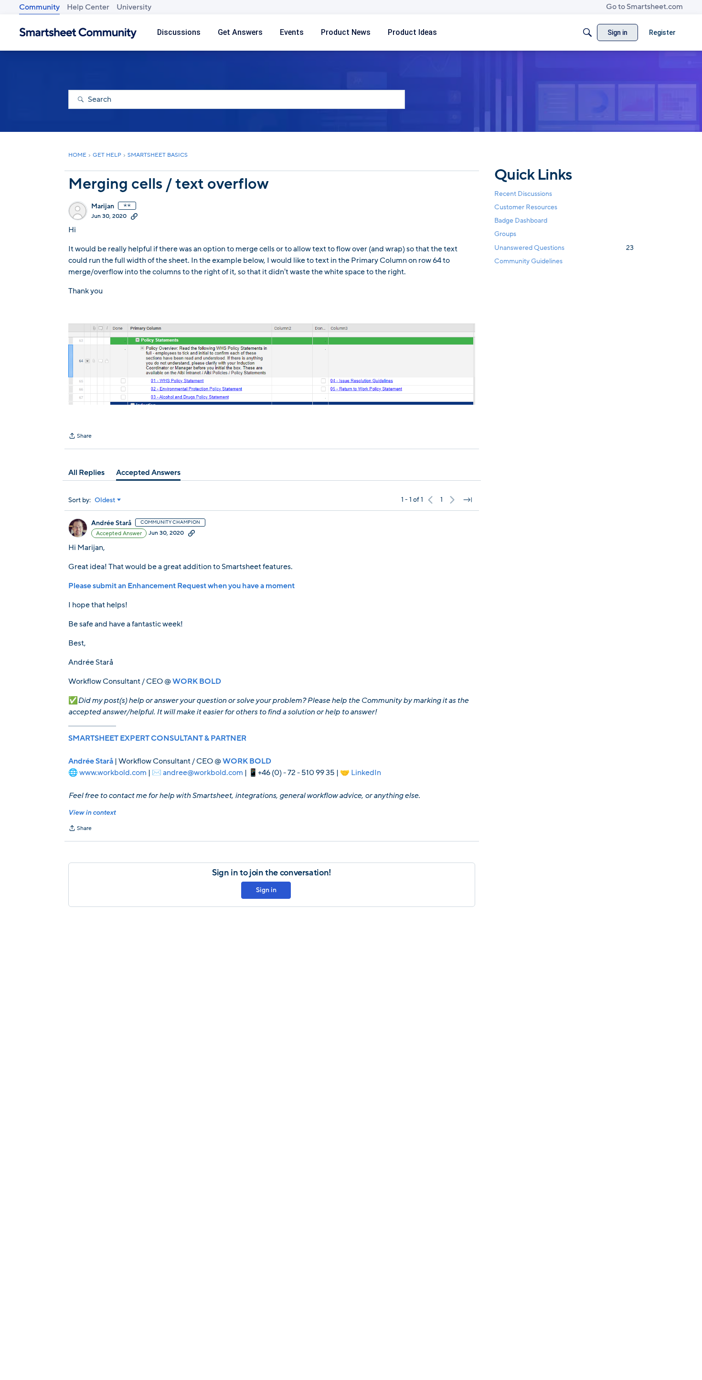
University (134, 7)
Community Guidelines (528, 261)
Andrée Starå (111, 523)
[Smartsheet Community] (78, 32)
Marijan (102, 206)
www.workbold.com (113, 772)
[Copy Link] (134, 216)
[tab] (86, 472)
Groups (505, 234)
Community (39, 7)
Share (80, 437)
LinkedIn (366, 772)
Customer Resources (525, 207)
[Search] (587, 32)
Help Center (88, 7)
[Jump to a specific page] (467, 499)
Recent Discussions (523, 193)
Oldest (105, 500)
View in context (92, 812)
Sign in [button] (266, 890)
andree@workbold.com (203, 772)
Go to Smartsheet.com (644, 6)
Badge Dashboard (520, 220)
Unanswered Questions (564, 247)
